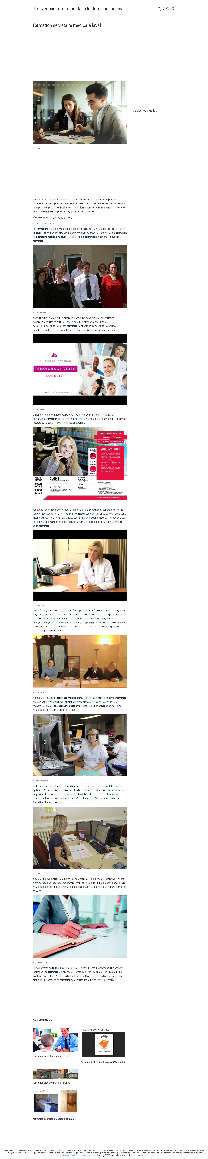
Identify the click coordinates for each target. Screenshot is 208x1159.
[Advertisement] (80, 60)
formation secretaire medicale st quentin (54, 1118)
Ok (95, 1156)
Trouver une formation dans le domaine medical (79, 9)
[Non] (205, 1153)
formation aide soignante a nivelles (51, 1082)
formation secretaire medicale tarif (51, 1056)
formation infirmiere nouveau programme (103, 1061)
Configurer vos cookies (107, 1156)
